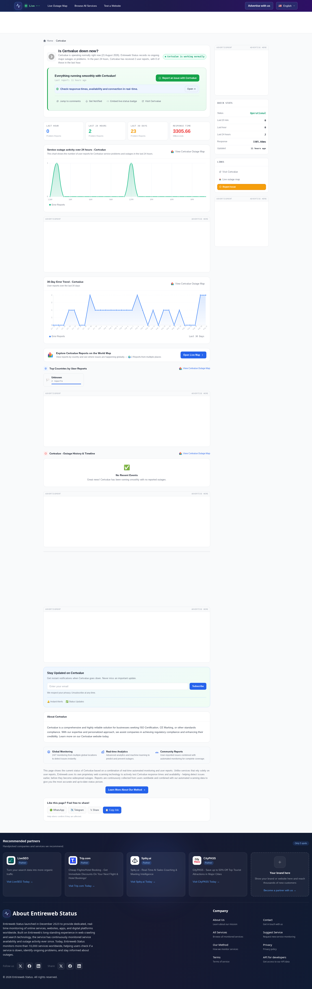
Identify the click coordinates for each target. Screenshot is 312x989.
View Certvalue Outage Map (190, 151)
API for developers (274, 957)
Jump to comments (70, 101)
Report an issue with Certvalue (179, 77)
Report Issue (229, 186)
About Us (218, 920)
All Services (220, 932)
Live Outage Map (57, 5)
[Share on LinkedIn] (79, 966)
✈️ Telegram (77, 810)
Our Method (220, 945)
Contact (267, 920)
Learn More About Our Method (125, 789)
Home (50, 40)
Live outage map (231, 179)
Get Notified (95, 101)
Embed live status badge (123, 101)
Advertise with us (259, 5)
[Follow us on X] (20, 966)
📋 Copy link (112, 810)
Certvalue (52, 727)
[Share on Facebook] (70, 966)
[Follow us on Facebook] (29, 966)
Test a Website (112, 5)
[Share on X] (61, 966)
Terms (216, 957)
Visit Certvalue (153, 101)
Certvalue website (91, 736)
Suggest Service (273, 932)
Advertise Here (200, 219)
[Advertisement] (156, 22)
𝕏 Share (94, 810)
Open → (191, 88)
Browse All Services (86, 5)
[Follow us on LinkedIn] (38, 966)
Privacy (267, 945)
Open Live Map (191, 355)
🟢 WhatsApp (57, 810)
